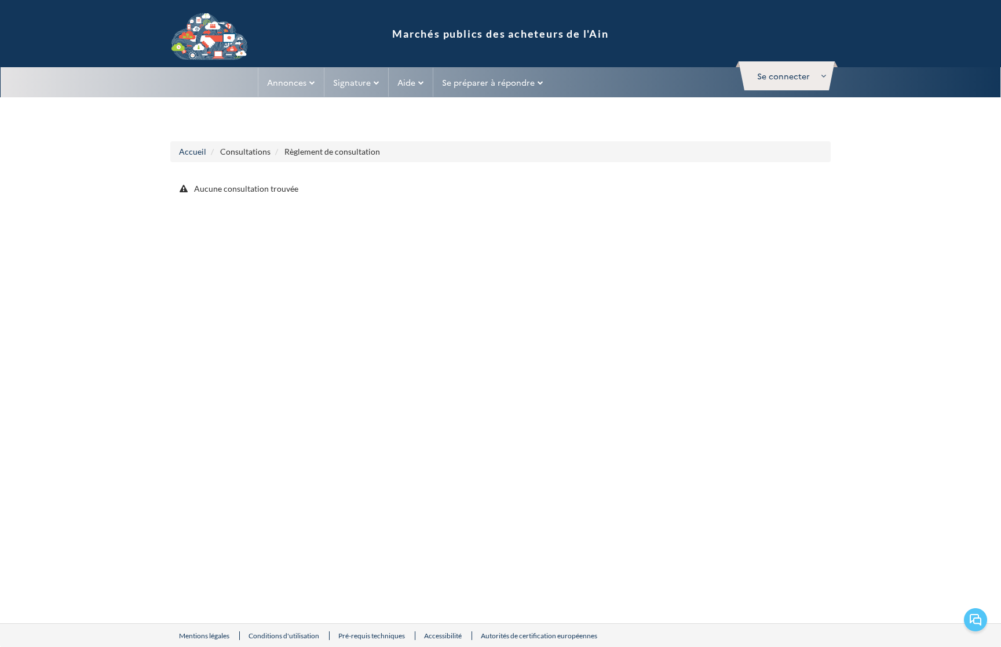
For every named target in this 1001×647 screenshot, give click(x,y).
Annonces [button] (286, 82)
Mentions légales (205, 635)
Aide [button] (406, 82)
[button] (786, 75)
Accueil (192, 151)
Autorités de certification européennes (539, 635)
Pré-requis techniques (372, 635)
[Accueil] (210, 37)
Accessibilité (443, 635)
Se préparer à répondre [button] (488, 82)
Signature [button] (352, 82)
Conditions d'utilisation (284, 635)
